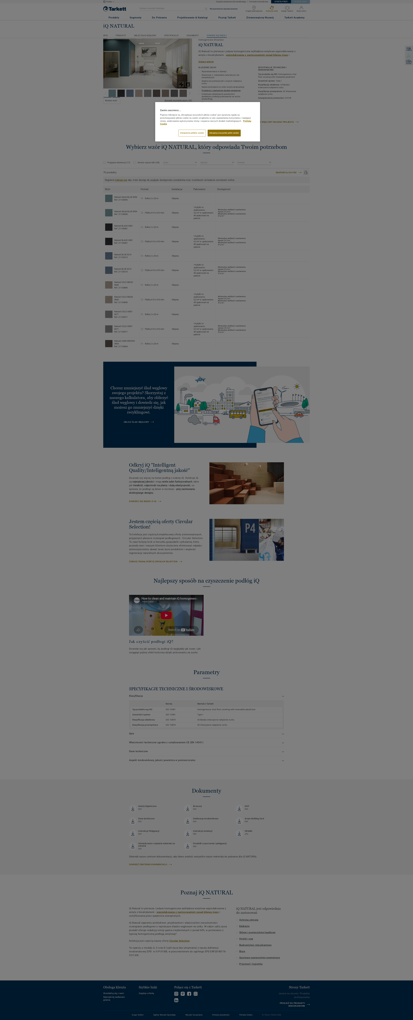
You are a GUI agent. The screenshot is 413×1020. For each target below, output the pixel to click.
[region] (207, 121)
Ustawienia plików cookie (192, 133)
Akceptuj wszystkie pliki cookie (224, 133)
